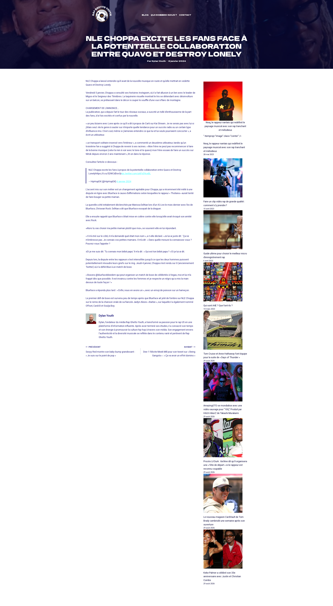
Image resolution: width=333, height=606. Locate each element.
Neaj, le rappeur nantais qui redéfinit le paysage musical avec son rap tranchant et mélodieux (225, 126)
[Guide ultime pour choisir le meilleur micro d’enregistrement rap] (225, 229)
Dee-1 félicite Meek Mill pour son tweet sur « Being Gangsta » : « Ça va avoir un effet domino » (169, 351)
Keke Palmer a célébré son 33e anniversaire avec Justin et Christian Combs (222, 576)
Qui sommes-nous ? (164, 15)
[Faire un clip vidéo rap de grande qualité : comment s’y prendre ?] (225, 177)
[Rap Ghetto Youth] (102, 15)
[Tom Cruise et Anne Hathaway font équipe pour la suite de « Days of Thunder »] (225, 330)
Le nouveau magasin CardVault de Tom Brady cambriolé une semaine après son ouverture (224, 521)
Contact (185, 15)
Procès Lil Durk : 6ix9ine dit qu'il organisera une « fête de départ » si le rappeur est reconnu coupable (225, 465)
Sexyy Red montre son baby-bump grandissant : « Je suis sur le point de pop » (110, 351)
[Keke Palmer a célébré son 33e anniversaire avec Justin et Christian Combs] (225, 549)
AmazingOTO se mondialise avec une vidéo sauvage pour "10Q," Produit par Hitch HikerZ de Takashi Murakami (222, 409)
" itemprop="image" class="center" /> (222, 136)
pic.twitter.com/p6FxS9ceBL (136, 173)
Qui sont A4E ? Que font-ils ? (218, 305)
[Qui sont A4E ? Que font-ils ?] (225, 281)
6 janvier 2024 (124, 181)
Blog (145, 15)
